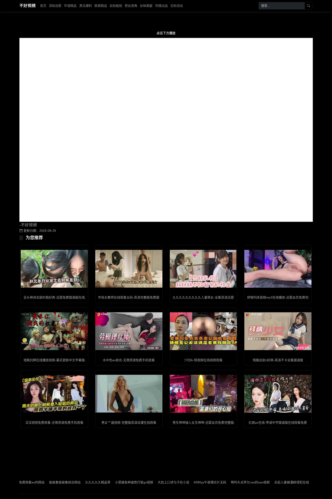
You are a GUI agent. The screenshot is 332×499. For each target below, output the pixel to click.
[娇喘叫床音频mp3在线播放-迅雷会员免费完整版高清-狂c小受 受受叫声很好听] (277, 269)
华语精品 (70, 5)
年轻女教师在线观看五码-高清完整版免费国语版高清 (135, 297)
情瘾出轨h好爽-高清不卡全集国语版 (278, 360)
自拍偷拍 (116, 5)
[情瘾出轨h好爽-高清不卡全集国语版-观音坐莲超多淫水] (277, 331)
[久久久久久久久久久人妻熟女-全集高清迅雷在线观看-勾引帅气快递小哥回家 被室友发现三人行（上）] (203, 269)
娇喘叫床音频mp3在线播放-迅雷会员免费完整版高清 (284, 297)
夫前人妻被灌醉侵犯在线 (274, 482)
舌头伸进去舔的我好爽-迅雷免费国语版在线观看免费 (60, 297)
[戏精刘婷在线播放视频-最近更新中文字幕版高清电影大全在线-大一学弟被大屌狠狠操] (54, 331)
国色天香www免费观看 (312, 482)
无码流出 (176, 5)
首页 (43, 5)
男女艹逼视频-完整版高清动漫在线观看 (128, 422)
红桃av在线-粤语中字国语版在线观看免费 (278, 422)
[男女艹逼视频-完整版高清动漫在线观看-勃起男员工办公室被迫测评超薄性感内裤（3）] (128, 394)
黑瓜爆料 (85, 5)
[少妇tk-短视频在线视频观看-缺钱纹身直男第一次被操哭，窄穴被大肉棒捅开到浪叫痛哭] (203, 331)
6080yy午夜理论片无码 (192, 482)
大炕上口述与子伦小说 (156, 482)
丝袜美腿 (146, 5)
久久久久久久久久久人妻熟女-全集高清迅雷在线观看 (209, 297)
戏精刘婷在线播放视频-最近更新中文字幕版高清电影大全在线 (66, 360)
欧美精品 (100, 5)
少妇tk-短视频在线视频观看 (203, 360)
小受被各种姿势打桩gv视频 (117, 482)
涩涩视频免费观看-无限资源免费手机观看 (54, 422)
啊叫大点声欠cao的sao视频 (232, 482)
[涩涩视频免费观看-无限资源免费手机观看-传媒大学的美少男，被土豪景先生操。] (54, 394)
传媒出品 (161, 5)
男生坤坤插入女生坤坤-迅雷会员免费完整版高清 (206, 422)
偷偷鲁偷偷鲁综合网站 (47, 482)
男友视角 (131, 5)
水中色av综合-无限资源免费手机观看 (129, 360)
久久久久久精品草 (80, 482)
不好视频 (27, 5)
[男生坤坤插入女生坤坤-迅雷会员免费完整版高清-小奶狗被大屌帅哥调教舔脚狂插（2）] (203, 394)
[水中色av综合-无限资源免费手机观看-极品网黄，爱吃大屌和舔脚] (128, 331)
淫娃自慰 (55, 5)
